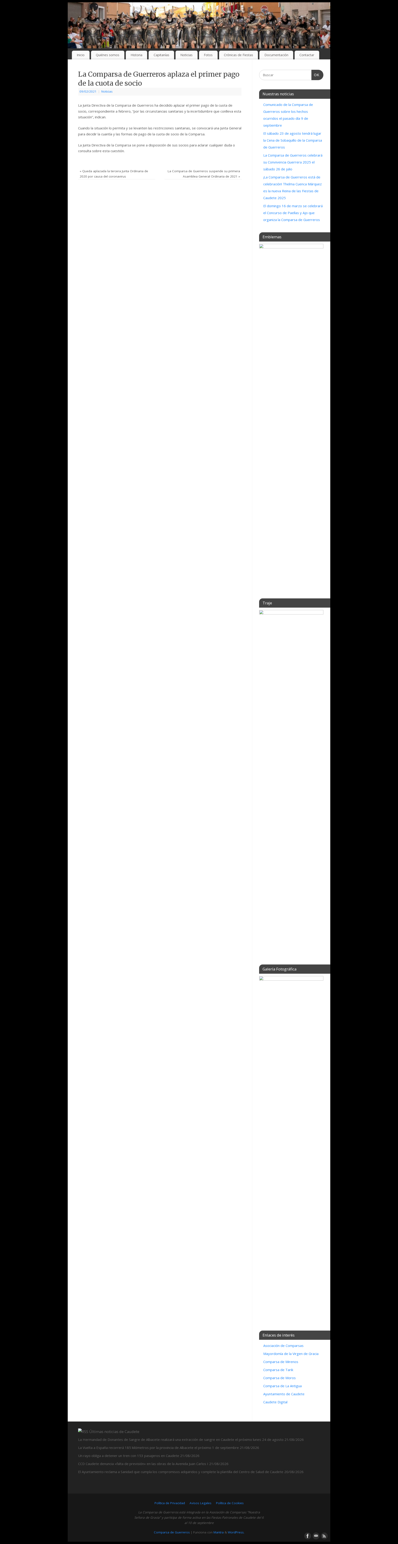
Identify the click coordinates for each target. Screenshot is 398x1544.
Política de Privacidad (170, 1503)
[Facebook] (307, 1535)
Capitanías (161, 55)
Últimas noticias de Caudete (114, 1431)
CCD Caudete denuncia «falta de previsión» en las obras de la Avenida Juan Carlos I (143, 1463)
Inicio (81, 55)
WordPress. (236, 1532)
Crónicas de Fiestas (238, 55)
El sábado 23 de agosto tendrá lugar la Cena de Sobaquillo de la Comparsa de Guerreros (292, 140)
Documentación (276, 55)
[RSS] (324, 1535)
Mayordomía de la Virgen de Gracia (291, 1353)
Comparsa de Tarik (278, 1369)
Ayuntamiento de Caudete (283, 1394)
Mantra (219, 1532)
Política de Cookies (230, 1503)
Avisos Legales (200, 1503)
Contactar (306, 55)
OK (315, 75)
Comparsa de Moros (279, 1377)
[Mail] (316, 1535)
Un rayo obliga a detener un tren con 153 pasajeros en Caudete (128, 1455)
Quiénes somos (107, 55)
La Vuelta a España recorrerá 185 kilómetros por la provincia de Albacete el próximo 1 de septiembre (158, 1447)
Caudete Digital (275, 1402)
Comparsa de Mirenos (280, 1361)
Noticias (186, 55)
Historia (136, 55)
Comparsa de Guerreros (172, 1532)
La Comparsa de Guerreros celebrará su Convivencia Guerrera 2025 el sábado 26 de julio (292, 162)
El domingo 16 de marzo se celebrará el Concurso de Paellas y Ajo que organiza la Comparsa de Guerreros (293, 213)
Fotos (208, 55)
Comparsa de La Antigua (282, 1386)
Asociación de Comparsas (283, 1345)
